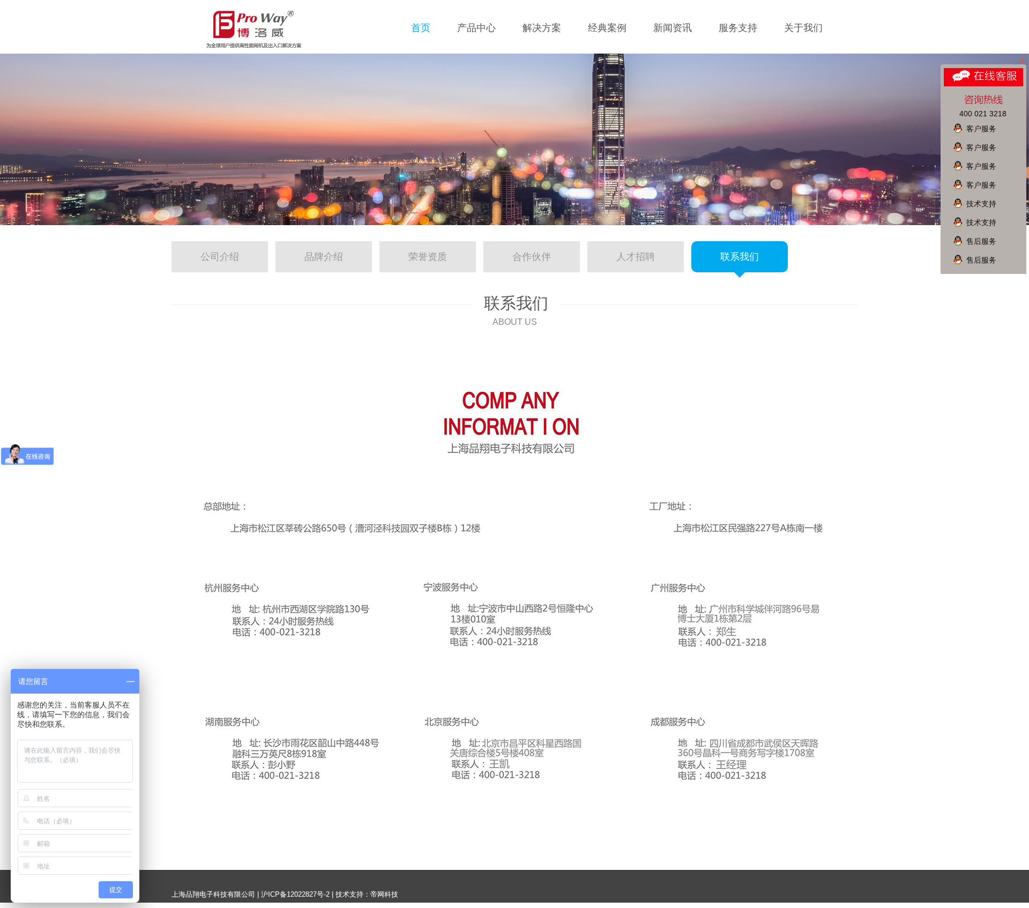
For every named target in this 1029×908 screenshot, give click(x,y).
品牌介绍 (323, 256)
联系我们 (739, 256)
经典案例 (607, 28)
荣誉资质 (427, 256)
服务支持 (738, 28)
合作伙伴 (531, 256)
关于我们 (803, 28)
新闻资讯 (672, 28)
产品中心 (476, 28)
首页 (420, 28)
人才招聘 (635, 256)
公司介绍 (219, 256)
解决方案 (542, 28)
